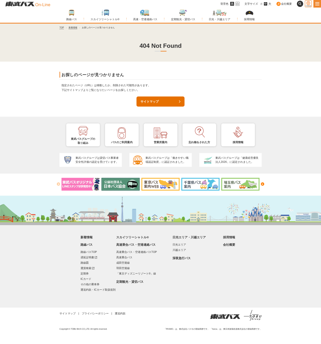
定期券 (85, 273)
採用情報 (249, 19)
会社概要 (286, 3)
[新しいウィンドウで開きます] (81, 184)
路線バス (71, 19)
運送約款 (120, 313)
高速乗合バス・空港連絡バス (136, 244)
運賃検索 (87, 268)
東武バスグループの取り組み (83, 140)
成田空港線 (123, 262)
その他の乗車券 (90, 284)
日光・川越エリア (219, 19)
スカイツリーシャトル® (104, 19)
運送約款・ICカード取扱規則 (98, 289)
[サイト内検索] (300, 4)
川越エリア (179, 250)
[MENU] (317, 4)
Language (308, 6)
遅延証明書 (89, 257)
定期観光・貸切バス (183, 19)
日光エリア (179, 244)
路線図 (85, 262)
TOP (61, 27)
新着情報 (73, 27)
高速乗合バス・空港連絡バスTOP (136, 252)
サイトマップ (150, 101)
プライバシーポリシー (95, 313)
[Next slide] (262, 184)
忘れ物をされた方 (199, 142)
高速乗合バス (124, 257)
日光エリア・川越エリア (189, 237)
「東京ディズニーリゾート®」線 (136, 273)
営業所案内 (160, 142)
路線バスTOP (89, 252)
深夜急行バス (182, 258)
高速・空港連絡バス (145, 19)
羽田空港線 (123, 268)
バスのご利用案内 (122, 142)
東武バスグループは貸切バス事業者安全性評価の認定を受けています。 (97, 159)
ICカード (86, 278)
